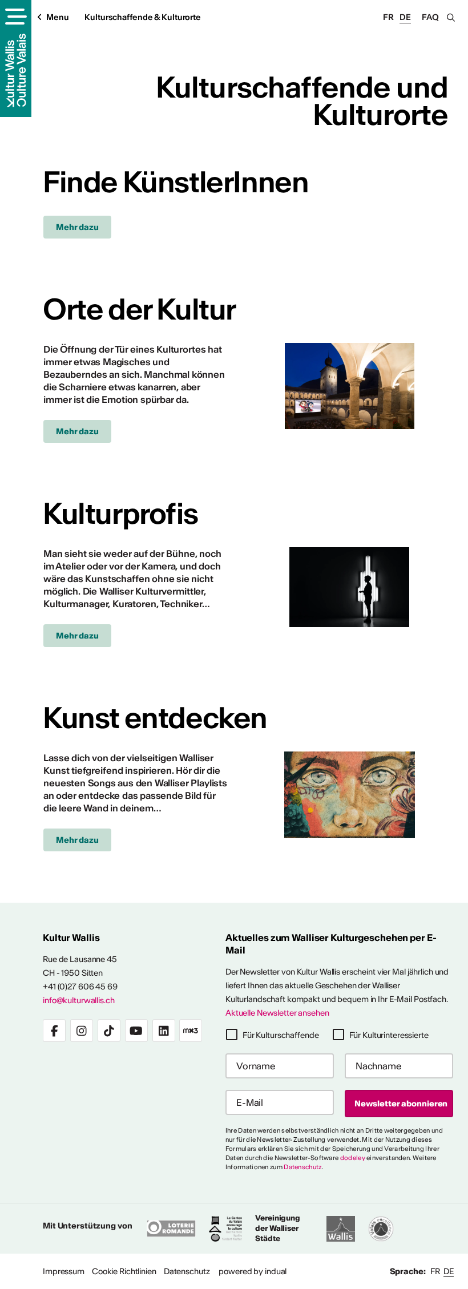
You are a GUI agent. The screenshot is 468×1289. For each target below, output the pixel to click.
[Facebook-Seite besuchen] (54, 1030)
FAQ (430, 17)
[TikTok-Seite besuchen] (109, 1030)
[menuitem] (63, 1271)
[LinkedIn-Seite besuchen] (163, 1030)
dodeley (352, 1158)
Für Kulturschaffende (281, 1035)
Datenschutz (302, 1167)
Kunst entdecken (155, 718)
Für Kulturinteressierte (389, 1035)
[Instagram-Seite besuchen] (81, 1030)
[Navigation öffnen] (15, 18)
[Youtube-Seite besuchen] (136, 1030)
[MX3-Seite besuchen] (190, 1030)
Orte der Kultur (139, 309)
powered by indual (253, 1271)
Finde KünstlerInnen (175, 182)
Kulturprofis (120, 513)
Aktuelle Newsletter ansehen (277, 1013)
